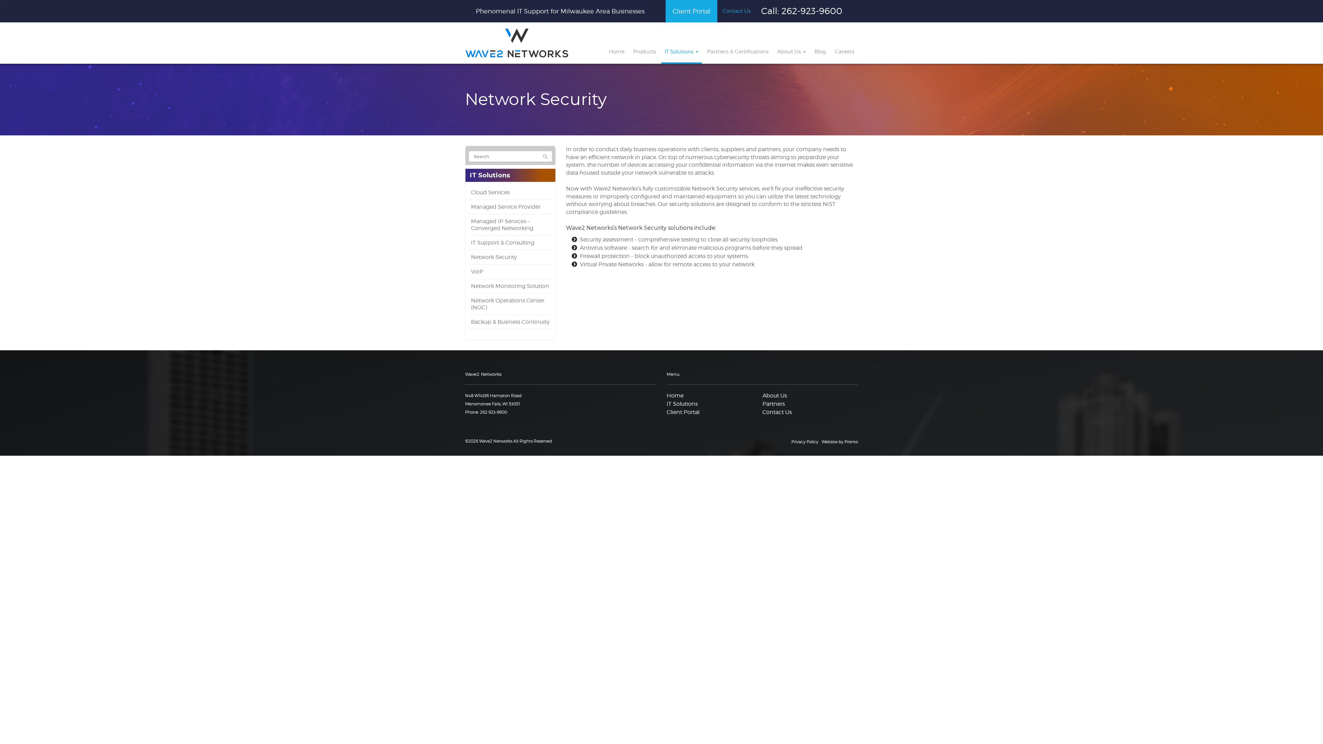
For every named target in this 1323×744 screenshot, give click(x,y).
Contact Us (736, 11)
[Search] (545, 156)
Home (617, 52)
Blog (820, 52)
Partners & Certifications (738, 52)
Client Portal (691, 11)
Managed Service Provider (506, 207)
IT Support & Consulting (502, 242)
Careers (844, 52)
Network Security (494, 257)
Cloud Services (490, 192)
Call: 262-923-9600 (801, 11)
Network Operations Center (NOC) (507, 304)
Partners (773, 404)
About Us (789, 52)
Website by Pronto (840, 441)
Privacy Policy (804, 441)
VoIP (477, 271)
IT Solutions (680, 52)
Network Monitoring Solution (510, 286)
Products (644, 52)
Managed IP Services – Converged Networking (502, 224)
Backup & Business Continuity (510, 322)
